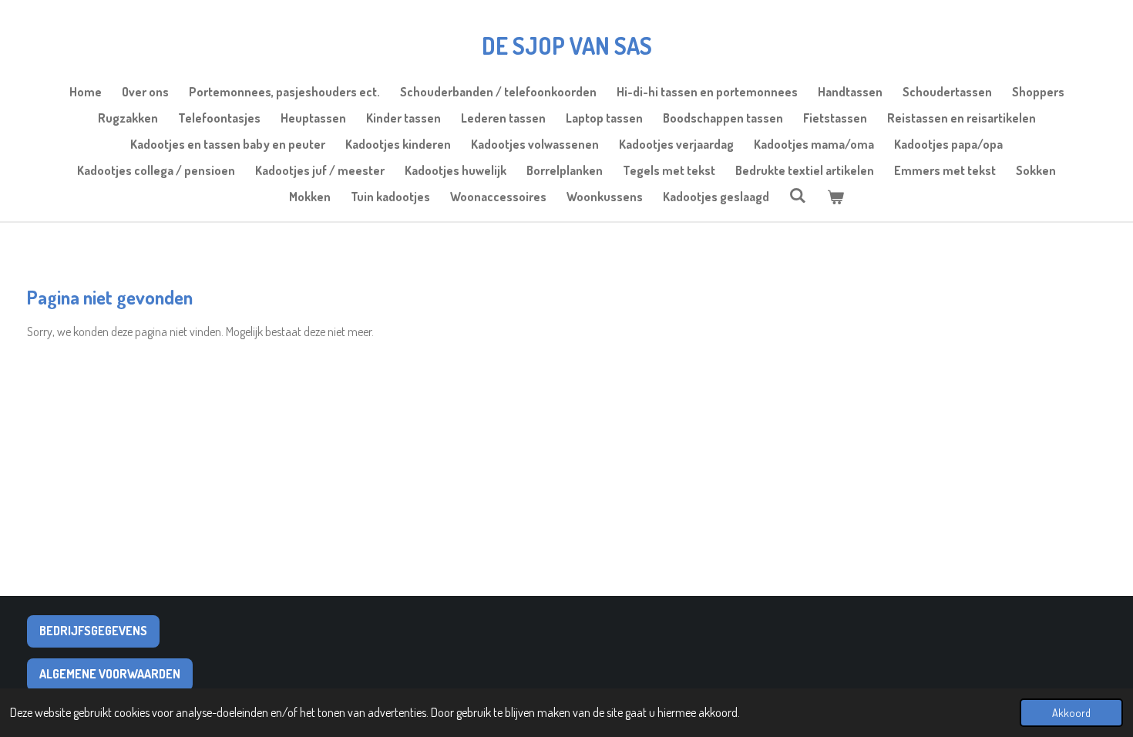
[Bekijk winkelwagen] (835, 196)
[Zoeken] (797, 195)
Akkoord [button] (1071, 712)
